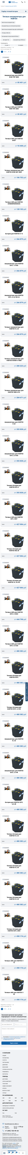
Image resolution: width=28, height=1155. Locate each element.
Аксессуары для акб (8, 1108)
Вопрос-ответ (6, 1090)
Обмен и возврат (7, 1086)
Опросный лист (7, 1081)
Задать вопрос (14, 1043)
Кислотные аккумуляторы (8, 22)
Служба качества (7, 1069)
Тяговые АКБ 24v (6, 32)
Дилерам (5, 1064)
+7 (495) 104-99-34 (12, 1131)
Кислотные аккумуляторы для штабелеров (12, 29)
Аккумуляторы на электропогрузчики (11, 25)
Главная (2, 6)
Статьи (4, 1092)
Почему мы (6, 1057)
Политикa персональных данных (12, 1139)
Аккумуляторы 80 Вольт (19, 39)
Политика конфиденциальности (12, 1137)
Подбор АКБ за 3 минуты (26, 692)
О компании (6, 1053)
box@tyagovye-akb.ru (12, 1124)
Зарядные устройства (9, 1105)
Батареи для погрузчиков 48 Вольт (10, 36)
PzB (16, 1113)
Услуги (5, 1060)
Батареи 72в (6, 39)
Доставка (5, 1079)
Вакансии (5, 1067)
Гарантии (5, 1083)
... (7, 51)
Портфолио (6, 1062)
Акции (4, 1055)
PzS (3, 1113)
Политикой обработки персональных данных (11, 1147)
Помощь (5, 1076)
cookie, (14, 1143)
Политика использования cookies (12, 1140)
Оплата (4, 1088)
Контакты (5, 1074)
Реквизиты (6, 1071)
